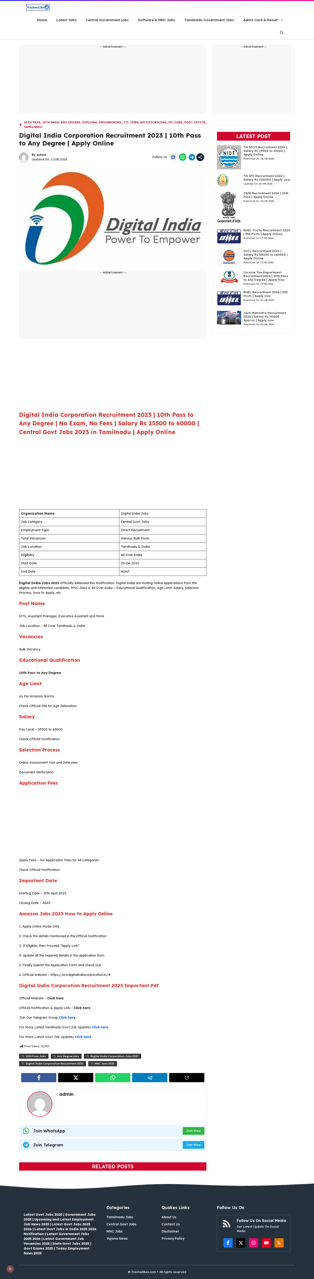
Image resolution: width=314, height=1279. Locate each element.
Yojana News (117, 1238)
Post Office (195, 122)
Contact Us (171, 1224)
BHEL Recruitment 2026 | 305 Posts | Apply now (265, 294)
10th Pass (32, 122)
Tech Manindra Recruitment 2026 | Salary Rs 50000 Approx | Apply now (264, 316)
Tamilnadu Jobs (119, 1217)
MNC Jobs (114, 1231)
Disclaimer (170, 1231)
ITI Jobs (130, 122)
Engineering (110, 122)
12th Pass (50, 122)
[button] (281, 32)
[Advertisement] (112, 81)
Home (42, 20)
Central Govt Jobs (121, 1224)
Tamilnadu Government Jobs (209, 20)
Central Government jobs (107, 20)
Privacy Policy (173, 1238)
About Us (169, 1217)
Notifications (153, 122)
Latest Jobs (66, 20)
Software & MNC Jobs (156, 20)
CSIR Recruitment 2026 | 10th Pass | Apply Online (265, 195)
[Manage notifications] (10, 1269)
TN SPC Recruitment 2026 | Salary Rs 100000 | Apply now (266, 177)
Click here (67, 1017)
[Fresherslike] (38, 7)
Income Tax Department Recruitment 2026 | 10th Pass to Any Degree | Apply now (265, 275)
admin (41, 155)
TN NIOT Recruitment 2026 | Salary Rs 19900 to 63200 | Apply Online (265, 150)
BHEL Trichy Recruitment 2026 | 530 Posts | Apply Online (266, 232)
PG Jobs (175, 122)
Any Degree (70, 122)
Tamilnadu (33, 127)
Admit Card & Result (260, 20)
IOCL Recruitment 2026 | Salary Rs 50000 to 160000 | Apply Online (265, 254)
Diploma (89, 122)
